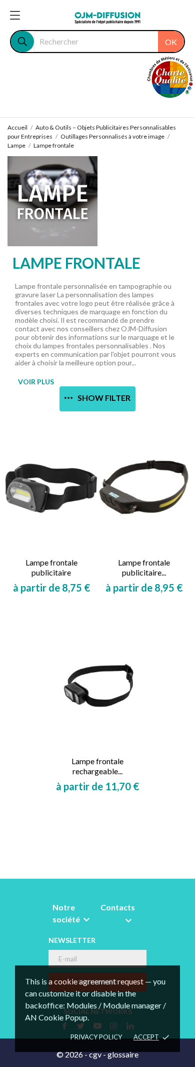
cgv (95, 1054)
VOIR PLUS (36, 381)
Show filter (104, 397)
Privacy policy (96, 1037)
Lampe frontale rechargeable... (98, 766)
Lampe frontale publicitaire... (144, 567)
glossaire (123, 1054)
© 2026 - (72, 1054)
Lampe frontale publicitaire (52, 567)
